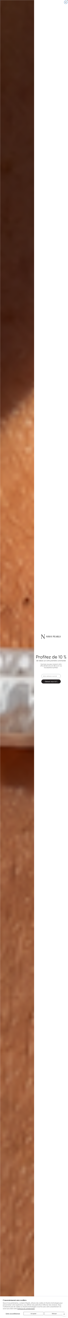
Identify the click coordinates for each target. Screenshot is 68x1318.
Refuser (54, 1313)
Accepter (33, 1313)
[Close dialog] (65, 2)
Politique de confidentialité (26, 1308)
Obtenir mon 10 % (51, 681)
